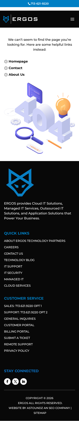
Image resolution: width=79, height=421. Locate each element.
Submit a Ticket (17, 338)
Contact (15, 68)
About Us (17, 75)
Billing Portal (16, 331)
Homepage (18, 61)
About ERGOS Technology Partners (34, 241)
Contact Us (13, 253)
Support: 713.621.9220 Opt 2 (25, 312)
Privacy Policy (16, 350)
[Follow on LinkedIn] (23, 381)
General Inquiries (20, 318)
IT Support (13, 266)
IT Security (13, 273)
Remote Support (18, 344)
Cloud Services (17, 285)
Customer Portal (19, 325)
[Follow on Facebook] (7, 381)
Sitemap (40, 413)
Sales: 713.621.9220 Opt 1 (23, 306)
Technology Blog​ (19, 260)
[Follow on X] (15, 381)
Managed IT (14, 279)
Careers (11, 247)
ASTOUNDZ (35, 408)
